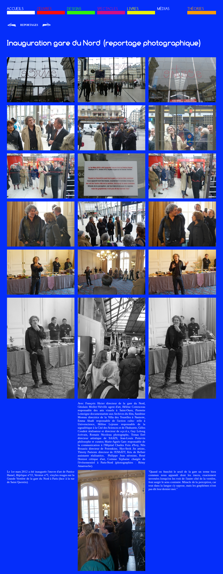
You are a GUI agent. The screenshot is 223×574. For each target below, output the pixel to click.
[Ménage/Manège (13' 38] (46, 25)
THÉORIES (195, 9)
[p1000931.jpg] (40, 197)
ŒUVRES (44, 9)
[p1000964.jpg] (111, 293)
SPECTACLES (107, 9)
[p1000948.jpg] (40, 245)
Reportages (29, 25)
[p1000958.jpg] (182, 397)
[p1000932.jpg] (182, 197)
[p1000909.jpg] (182, 101)
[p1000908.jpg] (40, 101)
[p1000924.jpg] (111, 245)
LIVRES (133, 9)
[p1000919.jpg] (40, 149)
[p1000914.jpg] (182, 149)
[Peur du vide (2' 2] (12, 25)
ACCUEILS (15, 9)
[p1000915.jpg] (111, 149)
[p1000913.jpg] (111, 101)
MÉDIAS (163, 9)
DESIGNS (74, 9)
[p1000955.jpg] (111, 570)
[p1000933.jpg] (111, 197)
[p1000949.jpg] (182, 245)
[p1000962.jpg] (182, 293)
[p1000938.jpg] (111, 397)
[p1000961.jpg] (40, 293)
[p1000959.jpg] (40, 397)
